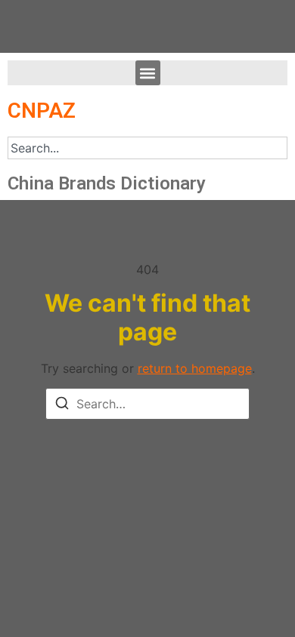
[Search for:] (147, 404)
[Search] (62, 405)
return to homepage (195, 368)
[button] (147, 72)
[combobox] (147, 148)
